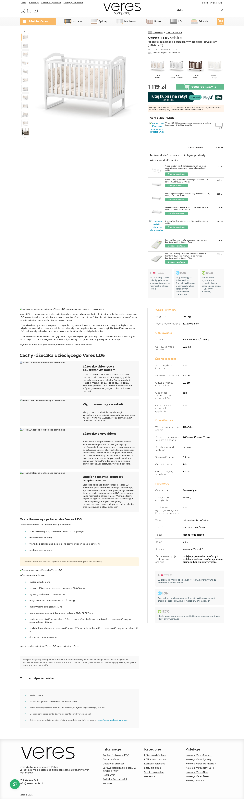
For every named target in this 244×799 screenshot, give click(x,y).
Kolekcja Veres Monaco (199, 755)
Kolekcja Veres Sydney (199, 759)
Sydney (103, 21)
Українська (216, 3)
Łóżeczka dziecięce (155, 755)
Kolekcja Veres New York (200, 768)
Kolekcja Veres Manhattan (201, 763)
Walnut (195, 78)
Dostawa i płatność (51, 2)
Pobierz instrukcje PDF (116, 755)
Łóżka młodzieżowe (155, 759)
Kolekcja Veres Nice (197, 772)
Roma (157, 21)
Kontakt (107, 783)
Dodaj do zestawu (176, 174)
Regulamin (109, 775)
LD (180, 21)
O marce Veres (111, 759)
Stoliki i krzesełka (154, 772)
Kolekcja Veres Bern (197, 776)
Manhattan (130, 21)
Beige (214, 78)
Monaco (77, 21)
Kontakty (34, 2)
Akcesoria (149, 776)
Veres (23, 2)
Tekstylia (204, 21)
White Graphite (176, 78)
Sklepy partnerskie (73, 2)
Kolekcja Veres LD (196, 780)
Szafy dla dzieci (152, 768)
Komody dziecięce (154, 763)
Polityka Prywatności (115, 779)
